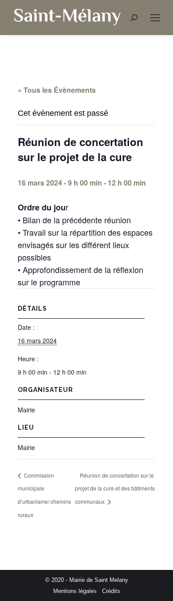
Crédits (111, 591)
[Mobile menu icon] (155, 18)
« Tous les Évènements (57, 90)
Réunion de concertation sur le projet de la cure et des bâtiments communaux (115, 488)
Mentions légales (75, 591)
